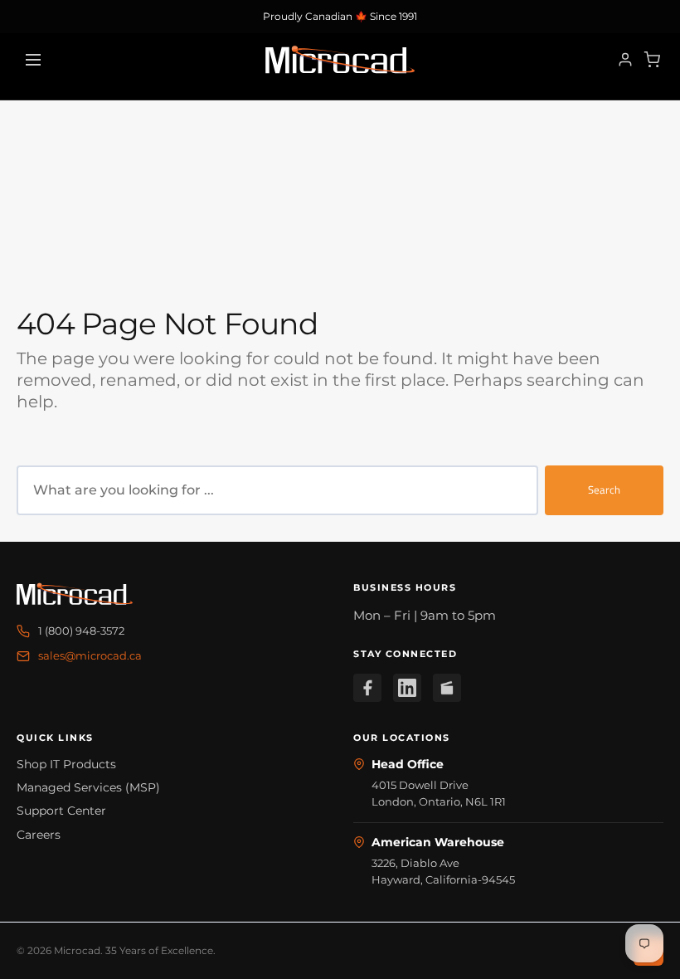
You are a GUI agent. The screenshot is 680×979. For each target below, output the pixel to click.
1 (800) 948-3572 (81, 630)
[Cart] (652, 59)
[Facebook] (367, 688)
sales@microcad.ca (90, 655)
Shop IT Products (66, 764)
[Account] (625, 59)
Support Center (61, 810)
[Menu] (33, 59)
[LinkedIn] (407, 688)
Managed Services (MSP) (88, 787)
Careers (39, 834)
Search (604, 489)
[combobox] (277, 490)
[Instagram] (447, 688)
